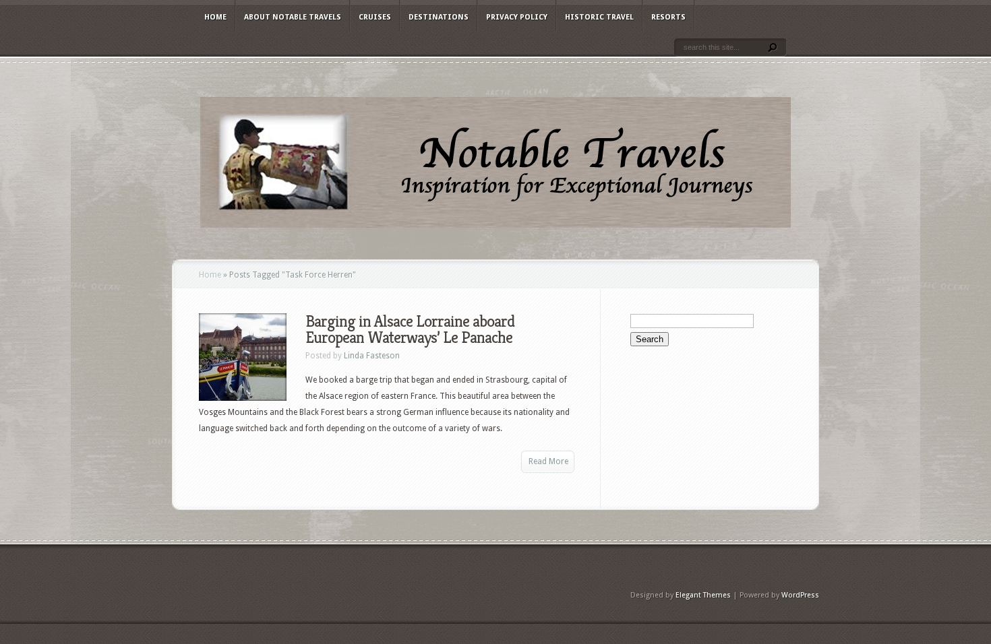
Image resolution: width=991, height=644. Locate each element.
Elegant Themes (703, 595)
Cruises (375, 17)
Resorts (668, 17)
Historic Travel (599, 17)
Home (215, 17)
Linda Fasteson (372, 355)
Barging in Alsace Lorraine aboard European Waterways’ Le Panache (409, 329)
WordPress (800, 595)
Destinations (439, 17)
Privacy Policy (516, 17)
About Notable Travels (292, 17)
